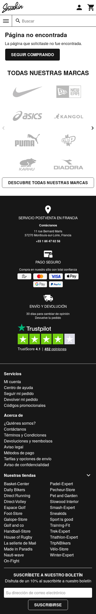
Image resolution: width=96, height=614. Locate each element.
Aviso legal (13, 447)
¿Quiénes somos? (20, 423)
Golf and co (14, 525)
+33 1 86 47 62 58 (48, 241)
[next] (92, 128)
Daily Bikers (14, 489)
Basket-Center (16, 483)
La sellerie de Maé (20, 543)
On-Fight (11, 561)
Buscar (28, 21)
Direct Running (17, 495)
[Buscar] (18, 20)
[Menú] (6, 21)
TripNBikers (60, 543)
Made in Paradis (18, 549)
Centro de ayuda (18, 387)
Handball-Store (17, 531)
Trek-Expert (60, 531)
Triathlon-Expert (64, 537)
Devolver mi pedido (21, 399)
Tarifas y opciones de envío (27, 458)
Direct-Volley (15, 501)
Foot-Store (13, 513)
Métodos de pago (19, 453)
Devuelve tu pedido (48, 317)
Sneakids (58, 513)
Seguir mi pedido (19, 393)
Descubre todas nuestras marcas (48, 182)
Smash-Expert (62, 507)
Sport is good (61, 519)
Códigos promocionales (25, 405)
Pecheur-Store (62, 489)
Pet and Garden (64, 495)
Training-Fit (60, 525)
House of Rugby (18, 537)
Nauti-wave (14, 555)
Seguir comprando (32, 54)
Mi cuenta (12, 381)
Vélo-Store (59, 549)
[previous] (3, 128)
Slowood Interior (64, 501)
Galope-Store (15, 519)
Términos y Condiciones (25, 435)
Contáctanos (48, 225)
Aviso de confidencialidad (26, 464)
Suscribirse (48, 605)
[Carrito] (91, 7)
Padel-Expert (61, 483)
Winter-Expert (62, 555)
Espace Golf (14, 507)
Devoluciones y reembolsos (28, 441)
